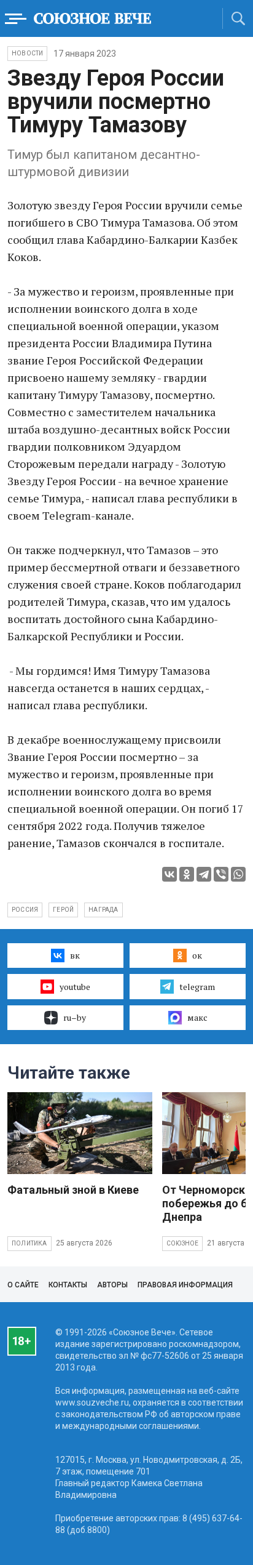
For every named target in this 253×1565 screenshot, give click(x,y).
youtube (75, 986)
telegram (197, 986)
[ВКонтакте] (169, 874)
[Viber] (221, 874)
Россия (25, 909)
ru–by (74, 1017)
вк (75, 955)
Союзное (182, 1243)
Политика (29, 1243)
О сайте (23, 1285)
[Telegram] (204, 874)
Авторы (112, 1285)
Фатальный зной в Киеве (73, 1189)
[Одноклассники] (186, 874)
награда (103, 909)
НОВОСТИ (27, 53)
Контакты (68, 1285)
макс (197, 1017)
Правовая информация (185, 1285)
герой (63, 909)
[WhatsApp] (238, 874)
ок (197, 955)
